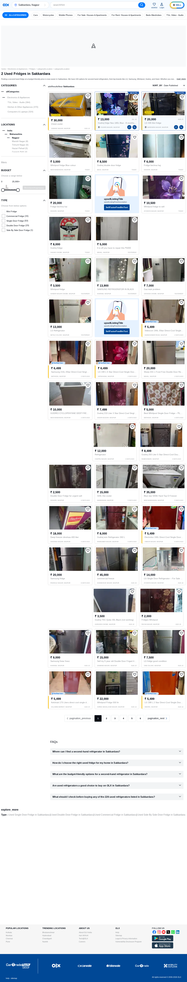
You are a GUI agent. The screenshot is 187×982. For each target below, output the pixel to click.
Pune (8, 942)
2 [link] (106, 718)
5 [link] (132, 718)
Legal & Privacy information (126, 939)
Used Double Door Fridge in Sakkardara (72, 814)
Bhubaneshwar (48, 932)
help (7, 978)
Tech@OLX (83, 939)
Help (117, 932)
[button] (45, 5)
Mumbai (9, 936)
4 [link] (123, 718)
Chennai (9, 939)
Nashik (45, 942)
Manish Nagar (20, 141)
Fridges (32, 69)
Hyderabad (46, 936)
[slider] (3, 190)
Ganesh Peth (19, 152)
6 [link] (140, 718)
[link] (157, 718)
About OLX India (85, 932)
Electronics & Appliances (17, 69)
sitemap (14, 978)
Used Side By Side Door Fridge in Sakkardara (161, 814)
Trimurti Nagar (20, 145)
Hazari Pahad (20, 148)
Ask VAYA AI (83, 936)
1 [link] (98, 718)
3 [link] (115, 718)
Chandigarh (47, 939)
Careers (82, 942)
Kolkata (9, 932)
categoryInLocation (44, 69)
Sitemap (118, 936)
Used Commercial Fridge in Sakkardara (115, 814)
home (3, 69)
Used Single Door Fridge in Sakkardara (28, 814)
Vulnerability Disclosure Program (128, 942)
